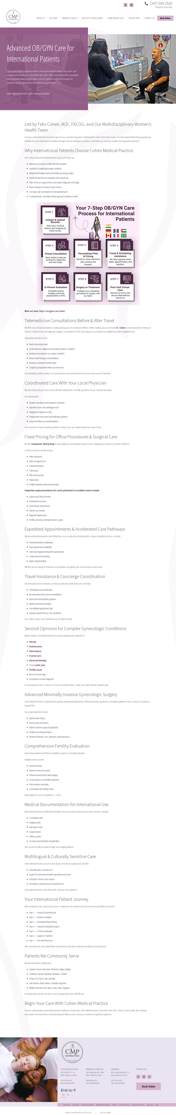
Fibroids (32, 641)
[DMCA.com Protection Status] (88, 1108)
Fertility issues (35, 669)
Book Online (165, 18)
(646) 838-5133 (91, 1080)
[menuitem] (41, 18)
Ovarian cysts (35, 655)
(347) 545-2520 (160, 3)
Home (9, 93)
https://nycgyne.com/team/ (52, 311)
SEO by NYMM (105, 1112)
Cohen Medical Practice (15, 71)
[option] (68, 1095)
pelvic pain (40, 665)
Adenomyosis (35, 651)
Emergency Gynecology (163, 7)
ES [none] (68, 1094)
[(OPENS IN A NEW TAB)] (91, 1028)
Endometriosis (35, 646)
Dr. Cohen (120, 327)
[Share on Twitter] (87, 1028)
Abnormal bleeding (37, 660)
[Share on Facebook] (84, 1028)
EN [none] (63, 1094)
